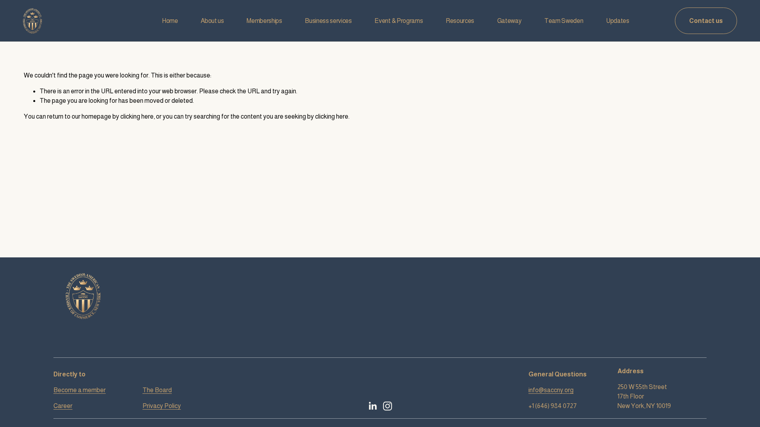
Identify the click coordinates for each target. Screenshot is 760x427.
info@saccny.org (551, 390)
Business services (328, 20)
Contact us (706, 20)
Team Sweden (563, 20)
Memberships (264, 20)
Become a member (79, 390)
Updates (617, 20)
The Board (157, 390)
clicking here (137, 116)
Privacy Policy (161, 405)
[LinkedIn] (372, 406)
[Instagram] (387, 406)
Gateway (509, 20)
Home (170, 20)
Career (62, 405)
